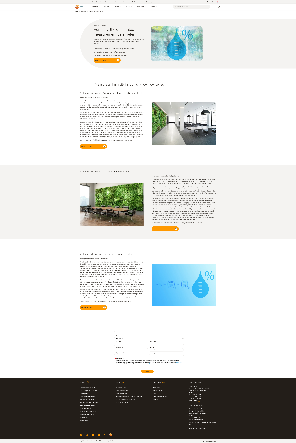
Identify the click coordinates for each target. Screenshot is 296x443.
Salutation (117, 336)
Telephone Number (120, 353)
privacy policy (179, 362)
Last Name (153, 341)
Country (152, 347)
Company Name (154, 353)
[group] (149, 362)
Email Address (119, 347)
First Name (118, 341)
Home (76, 11)
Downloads (83, 11)
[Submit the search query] (174, 7)
